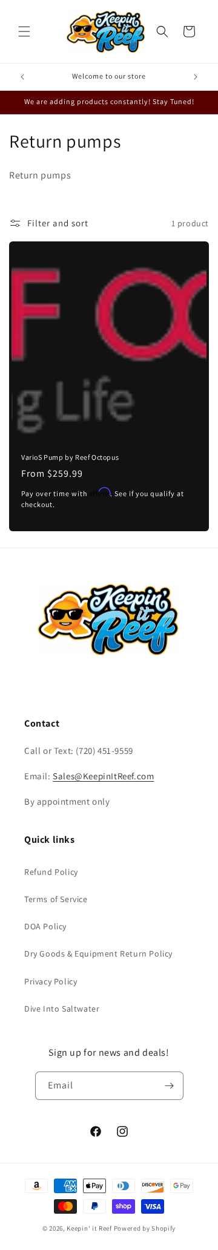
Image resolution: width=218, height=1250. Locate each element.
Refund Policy (51, 871)
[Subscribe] (169, 1086)
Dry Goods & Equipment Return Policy (98, 953)
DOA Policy (45, 926)
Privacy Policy (50, 981)
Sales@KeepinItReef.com (103, 776)
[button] (24, 31)
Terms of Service (56, 899)
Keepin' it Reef (89, 1228)
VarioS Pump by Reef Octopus (70, 457)
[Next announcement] (195, 77)
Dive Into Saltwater (61, 1008)
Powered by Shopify (145, 1228)
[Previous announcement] (22, 77)
